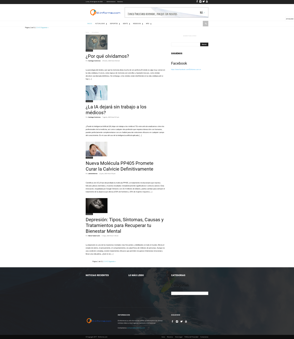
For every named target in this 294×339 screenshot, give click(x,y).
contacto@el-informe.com (136, 328)
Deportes (114, 23)
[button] (205, 26)
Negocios (137, 23)
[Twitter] (203, 2)
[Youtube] (206, 2)
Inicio (89, 23)
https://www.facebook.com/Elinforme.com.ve (186, 69)
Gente (125, 23)
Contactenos (204, 337)
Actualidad (100, 23)
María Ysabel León (94, 236)
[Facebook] (197, 2)
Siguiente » (44, 27)
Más (147, 23)
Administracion (111, 1)
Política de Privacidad (191, 337)
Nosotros (120, 1)
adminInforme (93, 173)
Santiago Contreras (94, 61)
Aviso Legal (178, 337)
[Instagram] (200, 2)
